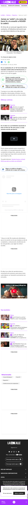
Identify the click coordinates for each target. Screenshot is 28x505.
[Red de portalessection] (25, 469)
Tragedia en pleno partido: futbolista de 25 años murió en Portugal (18, 119)
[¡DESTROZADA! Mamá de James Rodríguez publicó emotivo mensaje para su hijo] (5, 344)
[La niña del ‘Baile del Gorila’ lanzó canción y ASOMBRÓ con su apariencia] (5, 335)
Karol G (18, 377)
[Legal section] (25, 477)
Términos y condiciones (12, 483)
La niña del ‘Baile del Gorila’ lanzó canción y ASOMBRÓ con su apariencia (18, 336)
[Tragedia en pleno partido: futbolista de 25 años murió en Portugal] (5, 117)
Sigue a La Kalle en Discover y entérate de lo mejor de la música (15, 86)
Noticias (8, 15)
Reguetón (5, 380)
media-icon (14, 502)
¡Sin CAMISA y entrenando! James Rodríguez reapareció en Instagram (18, 327)
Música (12, 315)
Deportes (14, 15)
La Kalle (3, 15)
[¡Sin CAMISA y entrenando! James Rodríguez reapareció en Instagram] (5, 326)
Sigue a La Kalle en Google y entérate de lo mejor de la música (15, 169)
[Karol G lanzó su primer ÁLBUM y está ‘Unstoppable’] (5, 317)
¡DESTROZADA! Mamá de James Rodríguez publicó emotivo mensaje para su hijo (18, 345)
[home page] (14, 443)
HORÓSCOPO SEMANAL (14, 5)
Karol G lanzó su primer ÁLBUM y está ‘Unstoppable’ (18, 317)
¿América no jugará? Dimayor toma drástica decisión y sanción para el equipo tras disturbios (17, 109)
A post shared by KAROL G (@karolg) (14, 210)
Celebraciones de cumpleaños (10, 383)
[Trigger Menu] (2, 2)
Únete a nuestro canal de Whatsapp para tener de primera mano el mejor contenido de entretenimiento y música (15, 80)
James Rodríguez (7, 377)
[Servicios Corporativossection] (25, 473)
